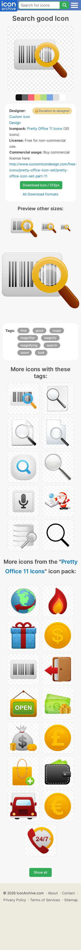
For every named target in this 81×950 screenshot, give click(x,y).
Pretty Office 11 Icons (44, 128)
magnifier (28, 338)
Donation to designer (54, 111)
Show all (40, 872)
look (41, 353)
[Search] (64, 5)
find (23, 331)
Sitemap (71, 900)
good (39, 331)
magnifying (29, 345)
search (52, 345)
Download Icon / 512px (41, 185)
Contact (68, 893)
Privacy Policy (14, 900)
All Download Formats (40, 194)
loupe (57, 331)
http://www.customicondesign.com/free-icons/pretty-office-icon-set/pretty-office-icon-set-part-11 (43, 170)
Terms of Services (45, 900)
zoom (25, 353)
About (53, 893)
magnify (50, 338)
